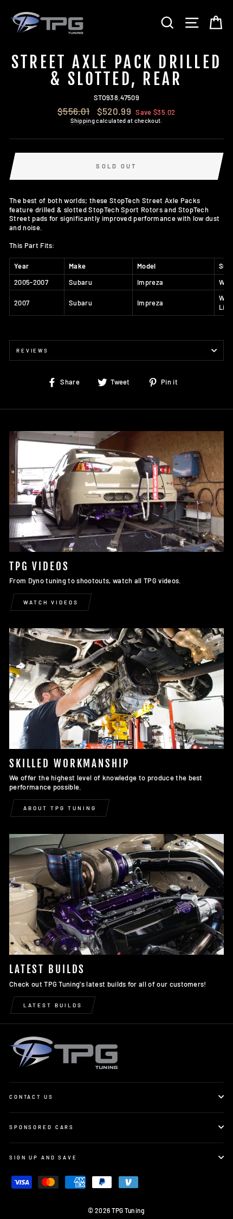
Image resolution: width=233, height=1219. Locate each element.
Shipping (82, 120)
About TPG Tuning (59, 808)
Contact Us (31, 1096)
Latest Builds (52, 1005)
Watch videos (51, 602)
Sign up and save (43, 1157)
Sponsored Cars (41, 1127)
